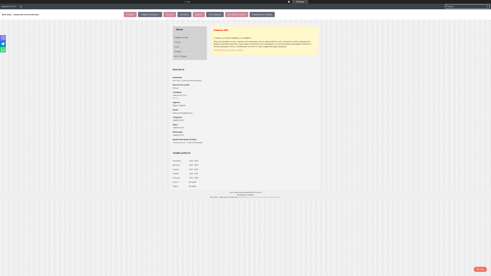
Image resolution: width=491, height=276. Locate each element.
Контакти (184, 14)
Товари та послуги (149, 14)
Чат (482, 269)
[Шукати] (487, 6)
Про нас (170, 14)
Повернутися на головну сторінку (228, 50)
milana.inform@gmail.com (183, 113)
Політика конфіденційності (270, 197)
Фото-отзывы (180, 56)
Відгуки (198, 14)
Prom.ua (258, 192)
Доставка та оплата (237, 14)
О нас (176, 46)
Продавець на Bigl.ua (245, 195)
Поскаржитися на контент (249, 197)
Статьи (177, 42)
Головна (130, 14)
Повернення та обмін (262, 14)
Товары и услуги (181, 37)
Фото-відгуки (215, 14)
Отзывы (177, 51)
